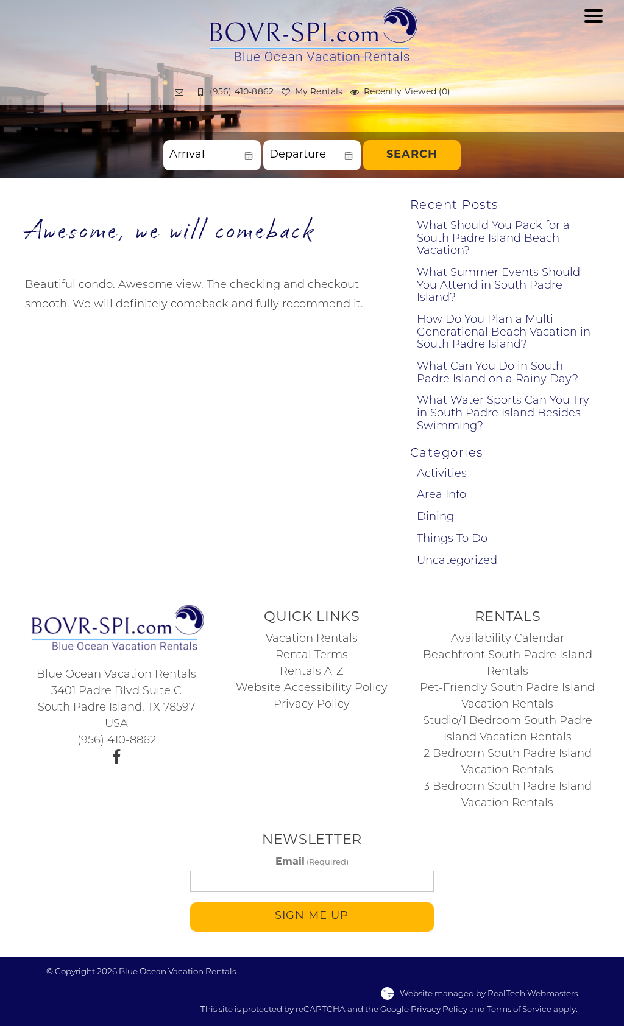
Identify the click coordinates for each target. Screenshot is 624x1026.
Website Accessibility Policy (312, 688)
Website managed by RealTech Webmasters (489, 994)
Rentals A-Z (312, 672)
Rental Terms (311, 655)
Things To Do (452, 539)
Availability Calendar (507, 639)
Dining (435, 517)
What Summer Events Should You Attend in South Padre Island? (498, 286)
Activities (442, 474)
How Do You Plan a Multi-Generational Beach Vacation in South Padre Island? (503, 333)
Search (412, 155)
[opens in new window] (116, 758)
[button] (593, 58)
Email (312, 862)
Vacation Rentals (312, 639)
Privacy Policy (312, 705)
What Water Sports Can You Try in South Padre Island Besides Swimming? (503, 414)
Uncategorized (457, 561)
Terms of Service (519, 1010)
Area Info (441, 495)
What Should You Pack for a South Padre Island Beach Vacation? (493, 239)
